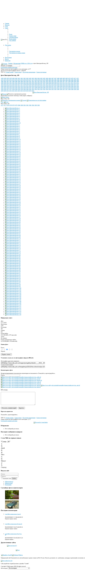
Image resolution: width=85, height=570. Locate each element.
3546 (24, 87)
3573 (19, 91)
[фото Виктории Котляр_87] (13, 266)
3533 (30, 86)
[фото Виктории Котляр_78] (13, 252)
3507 (41, 83)
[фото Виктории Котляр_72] (13, 242)
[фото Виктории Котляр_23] (13, 161)
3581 (24, 105)
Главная (10, 63)
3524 (58, 84)
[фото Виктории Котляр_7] (12, 118)
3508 (47, 83)
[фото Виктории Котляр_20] (13, 156)
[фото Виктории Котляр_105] (13, 296)
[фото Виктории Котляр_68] (13, 235)
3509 (52, 83)
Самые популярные (41, 72)
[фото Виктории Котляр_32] (13, 176)
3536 (47, 86)
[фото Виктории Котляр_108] (13, 301)
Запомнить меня (7, 478)
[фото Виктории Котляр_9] (12, 121)
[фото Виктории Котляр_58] (13, 218)
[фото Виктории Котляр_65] (13, 230)
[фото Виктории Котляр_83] (13, 260)
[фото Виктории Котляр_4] (12, 113)
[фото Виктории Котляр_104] (13, 294)
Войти (14, 478)
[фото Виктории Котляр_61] (13, 223)
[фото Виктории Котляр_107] (13, 299)
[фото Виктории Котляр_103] (13, 293)
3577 (2, 105)
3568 (69, 89)
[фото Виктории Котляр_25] (13, 164)
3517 (19, 84)
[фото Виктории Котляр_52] (13, 209)
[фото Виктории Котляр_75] (13, 247)
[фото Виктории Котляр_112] (13, 308)
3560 (24, 89)
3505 (30, 83)
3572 (13, 91)
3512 (69, 83)
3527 (75, 84)
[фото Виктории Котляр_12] (13, 142)
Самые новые (18, 72)
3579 (13, 105)
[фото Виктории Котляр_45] (13, 197)
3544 (13, 87)
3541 (75, 86)
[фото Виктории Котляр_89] (13, 270)
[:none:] (21, 383)
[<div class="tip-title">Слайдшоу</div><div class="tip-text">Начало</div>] (3, 94)
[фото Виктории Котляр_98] (13, 285)
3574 (24, 91)
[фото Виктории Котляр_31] (13, 174)
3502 (13, 83)
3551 (52, 87)
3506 (35, 83)
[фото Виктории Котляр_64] (13, 228)
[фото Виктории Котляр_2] (12, 109)
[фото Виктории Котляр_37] (13, 184)
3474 (13, 80)
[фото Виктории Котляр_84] (13, 261)
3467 (52, 78)
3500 (2, 83)
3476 (24, 80)
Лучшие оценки (9, 72)
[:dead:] (21, 387)
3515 (7, 84)
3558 (13, 89)
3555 (75, 87)
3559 (19, 89)
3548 (35, 87)
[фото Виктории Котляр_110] (13, 304)
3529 (7, 86)
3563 (41, 89)
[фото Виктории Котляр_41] (13, 190)
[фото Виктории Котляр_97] (13, 283)
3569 (75, 89)
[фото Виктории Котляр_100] (13, 288)
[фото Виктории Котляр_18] (13, 152)
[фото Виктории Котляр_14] (13, 146)
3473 (7, 80)
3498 (69, 81)
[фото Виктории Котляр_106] (13, 298)
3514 (2, 84)
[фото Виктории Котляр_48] (13, 202)
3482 (58, 80)
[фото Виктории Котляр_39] (13, 187)
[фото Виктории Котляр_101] (13, 290)
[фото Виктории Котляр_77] (13, 250)
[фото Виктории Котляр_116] (13, 314)
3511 (63, 83)
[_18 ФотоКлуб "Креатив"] (12, 508)
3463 (30, 78)
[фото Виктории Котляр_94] (13, 278)
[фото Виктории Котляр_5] (12, 114)
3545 (19, 87)
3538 (58, 86)
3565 (52, 89)
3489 (19, 81)
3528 (2, 86)
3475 (19, 80)
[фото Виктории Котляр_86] (13, 265)
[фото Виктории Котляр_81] (13, 256)
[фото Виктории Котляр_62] (13, 225)
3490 (24, 81)
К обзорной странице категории (9, 67)
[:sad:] (60, 385)
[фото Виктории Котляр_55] (13, 214)
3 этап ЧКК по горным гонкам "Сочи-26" (13, 514)
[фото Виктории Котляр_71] (13, 240)
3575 (30, 91)
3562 (35, 89)
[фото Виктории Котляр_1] (12, 108)
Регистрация (8, 484)
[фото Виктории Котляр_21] (13, 157)
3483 (63, 80)
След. (2, 102)
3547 (30, 87)
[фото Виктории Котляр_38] (13, 185)
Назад (7, 97)
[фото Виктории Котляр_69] (13, 237)
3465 (41, 78)
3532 (24, 86)
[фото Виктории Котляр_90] (13, 271)
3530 (13, 86)
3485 (75, 80)
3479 (41, 80)
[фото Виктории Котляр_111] (13, 306)
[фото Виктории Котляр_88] (13, 268)
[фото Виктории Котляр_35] (13, 180)
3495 (52, 81)
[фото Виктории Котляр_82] (13, 258)
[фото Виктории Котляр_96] (13, 281)
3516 (13, 84)
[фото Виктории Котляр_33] (13, 177)
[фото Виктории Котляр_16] (13, 149)
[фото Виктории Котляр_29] (13, 171)
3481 (52, 80)
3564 (47, 89)
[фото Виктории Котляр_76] (13, 248)
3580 (19, 105)
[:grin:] (21, 380)
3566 (58, 89)
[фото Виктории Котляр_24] (13, 162)
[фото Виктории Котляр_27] (13, 167)
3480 (47, 80)
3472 (2, 80)
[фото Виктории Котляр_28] (13, 169)
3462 (24, 78)
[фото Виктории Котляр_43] (13, 194)
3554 (69, 87)
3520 (35, 84)
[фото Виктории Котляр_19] (13, 154)
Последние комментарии (29, 72)
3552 (58, 87)
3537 (52, 86)
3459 (7, 78)
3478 (35, 80)
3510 (58, 83)
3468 (58, 78)
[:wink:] (21, 382)
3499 (75, 81)
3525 (63, 84)
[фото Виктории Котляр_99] (13, 286)
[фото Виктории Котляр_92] (13, 275)
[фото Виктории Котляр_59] (13, 220)
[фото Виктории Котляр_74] (13, 245)
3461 (19, 78)
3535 (41, 86)
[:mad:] (20, 385)
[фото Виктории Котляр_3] (12, 111)
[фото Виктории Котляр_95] (13, 280)
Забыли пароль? (9, 481)
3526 (69, 84)
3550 (47, 87)
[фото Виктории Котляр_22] (13, 159)
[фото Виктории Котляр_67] (13, 233)
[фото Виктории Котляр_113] (13, 309)
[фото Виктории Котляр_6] (12, 116)
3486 (2, 81)
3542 (2, 87)
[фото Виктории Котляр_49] (13, 204)
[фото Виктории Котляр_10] (13, 123)
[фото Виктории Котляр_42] (13, 192)
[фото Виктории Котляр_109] (41, 92)
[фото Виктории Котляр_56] (13, 215)
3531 (19, 86)
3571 (7, 91)
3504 (24, 83)
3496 (58, 81)
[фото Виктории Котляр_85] (13, 263)
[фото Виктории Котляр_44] (13, 195)
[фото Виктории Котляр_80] (13, 255)
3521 (41, 84)
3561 (30, 89)
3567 (63, 89)
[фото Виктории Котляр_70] (13, 238)
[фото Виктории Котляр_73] (13, 243)
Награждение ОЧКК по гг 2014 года (23, 63)
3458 (2, 78)
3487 (7, 81)
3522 (47, 84)
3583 (35, 105)
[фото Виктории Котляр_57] (13, 217)
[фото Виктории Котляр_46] (13, 199)
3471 (75, 78)
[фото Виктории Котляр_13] (13, 144)
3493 (41, 81)
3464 (35, 78)
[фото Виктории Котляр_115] (13, 313)
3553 (63, 87)
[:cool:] (20, 378)
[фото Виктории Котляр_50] (13, 205)
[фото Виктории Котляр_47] (13, 200)
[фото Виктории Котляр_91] (13, 273)
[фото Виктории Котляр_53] (13, 210)
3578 (7, 105)
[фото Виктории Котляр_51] (13, 207)
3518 (24, 84)
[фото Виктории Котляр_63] (13, 227)
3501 (7, 83)
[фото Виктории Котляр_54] (13, 212)
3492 (35, 81)
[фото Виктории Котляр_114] (13, 311)
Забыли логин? (9, 483)
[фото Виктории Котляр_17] (13, 151)
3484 (69, 80)
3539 (63, 86)
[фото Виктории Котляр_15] (13, 147)
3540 (69, 86)
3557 (7, 89)
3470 (69, 78)
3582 (30, 105)
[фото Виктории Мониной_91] (12, 499)
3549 (41, 87)
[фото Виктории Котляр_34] (13, 179)
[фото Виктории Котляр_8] (12, 119)
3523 (52, 84)
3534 (35, 86)
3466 (47, 78)
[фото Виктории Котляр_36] (13, 182)
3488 (13, 81)
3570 (2, 91)
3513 (75, 83)
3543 (7, 87)
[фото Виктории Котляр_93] (13, 276)
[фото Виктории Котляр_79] (13, 253)
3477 (30, 80)
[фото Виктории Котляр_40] (13, 189)
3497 (63, 81)
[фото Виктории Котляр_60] (13, 222)
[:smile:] (21, 377)
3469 (63, 78)
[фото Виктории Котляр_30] (13, 172)
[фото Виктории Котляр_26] (13, 166)
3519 (30, 84)
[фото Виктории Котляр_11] (13, 141)
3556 (2, 89)
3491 (30, 81)
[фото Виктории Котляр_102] (13, 291)
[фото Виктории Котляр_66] (13, 232)
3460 (13, 78)
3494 (47, 81)
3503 (19, 83)
